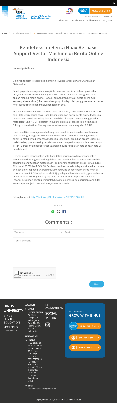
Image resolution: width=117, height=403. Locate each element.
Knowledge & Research (22, 33)
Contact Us (108, 16)
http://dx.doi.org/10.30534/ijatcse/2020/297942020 (57, 197)
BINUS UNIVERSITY (92, 16)
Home (4, 33)
